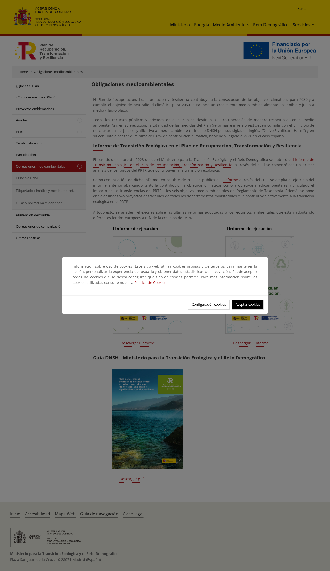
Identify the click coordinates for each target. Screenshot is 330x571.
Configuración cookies (209, 304)
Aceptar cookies (248, 304)
